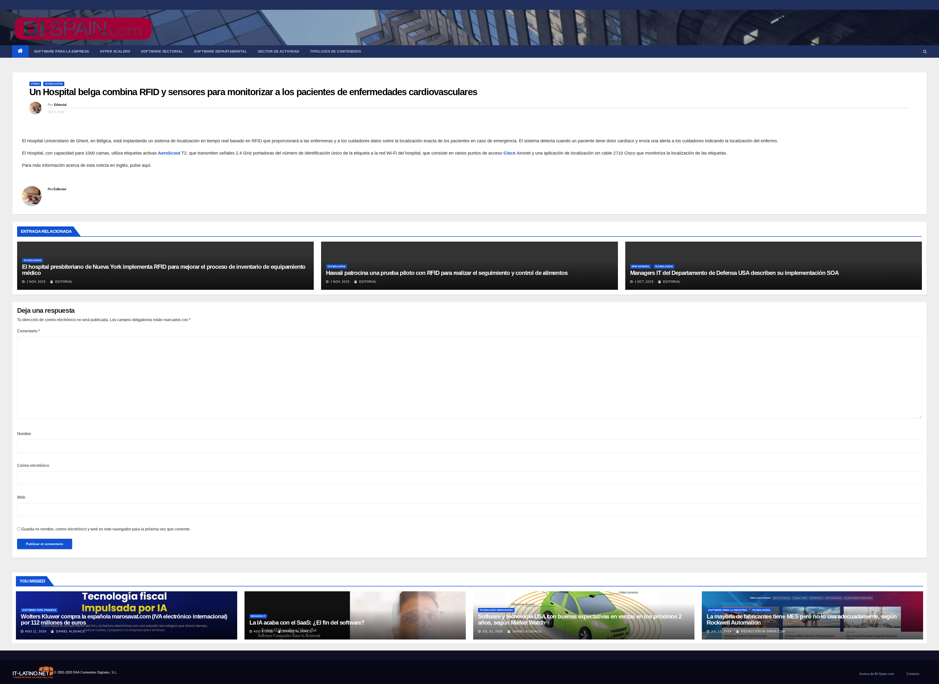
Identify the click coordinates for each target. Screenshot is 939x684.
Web (21, 497)
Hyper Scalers (115, 51)
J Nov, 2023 (35, 281)
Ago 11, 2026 (35, 631)
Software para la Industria (727, 610)
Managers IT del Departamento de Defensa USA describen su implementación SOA (734, 272)
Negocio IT (258, 616)
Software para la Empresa (61, 51)
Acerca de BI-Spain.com (876, 674)
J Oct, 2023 (644, 281)
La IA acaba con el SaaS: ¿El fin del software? (307, 622)
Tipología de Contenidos (335, 51)
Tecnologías (54, 83)
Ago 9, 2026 (263, 631)
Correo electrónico (33, 465)
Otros (35, 83)
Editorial (60, 105)
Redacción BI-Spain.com (762, 631)
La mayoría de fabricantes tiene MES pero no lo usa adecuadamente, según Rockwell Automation (802, 619)
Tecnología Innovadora (496, 610)
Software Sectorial (162, 51)
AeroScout (169, 153)
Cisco (509, 153)
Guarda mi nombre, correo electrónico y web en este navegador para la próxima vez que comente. (105, 529)
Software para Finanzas (39, 610)
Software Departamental (220, 51)
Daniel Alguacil (70, 631)
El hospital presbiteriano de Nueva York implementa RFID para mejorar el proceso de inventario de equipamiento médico (163, 269)
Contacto (912, 674)
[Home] (20, 51)
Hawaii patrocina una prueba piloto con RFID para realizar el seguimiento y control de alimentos (446, 272)
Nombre (24, 434)
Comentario (28, 331)
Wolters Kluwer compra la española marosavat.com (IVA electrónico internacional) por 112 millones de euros (124, 619)
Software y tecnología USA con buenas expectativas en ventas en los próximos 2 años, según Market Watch (580, 619)
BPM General (641, 266)
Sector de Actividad (278, 51)
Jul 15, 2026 (721, 631)
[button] (925, 51)
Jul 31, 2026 (492, 631)
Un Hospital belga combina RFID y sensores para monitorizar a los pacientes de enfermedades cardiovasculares (253, 92)
